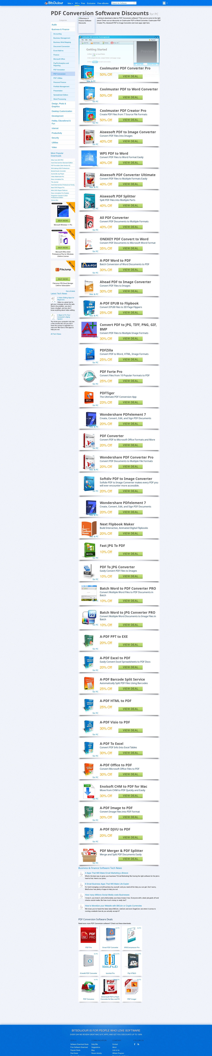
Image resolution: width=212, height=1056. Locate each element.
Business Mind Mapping (62, 42)
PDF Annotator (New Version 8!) (60, 165)
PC (76, 3)
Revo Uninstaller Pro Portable (60, 193)
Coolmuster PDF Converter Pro (125, 68)
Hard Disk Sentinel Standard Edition (62, 163)
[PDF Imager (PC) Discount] (132, 985)
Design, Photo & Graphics (59, 105)
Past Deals (74, 1053)
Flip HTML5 (132, 973)
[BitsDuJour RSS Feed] (138, 1044)
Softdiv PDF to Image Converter (126, 478)
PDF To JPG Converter (117, 567)
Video (54, 147)
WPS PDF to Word (114, 153)
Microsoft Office (59, 59)
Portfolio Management (61, 86)
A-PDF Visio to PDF (115, 722)
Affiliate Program (118, 1053)
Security (55, 137)
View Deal (130, 76)
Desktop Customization (62, 111)
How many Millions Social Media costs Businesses (107, 894)
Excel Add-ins (58, 50)
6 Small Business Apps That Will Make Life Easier (107, 883)
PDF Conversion (59, 74)
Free (83, 3)
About (114, 1047)
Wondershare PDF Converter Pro (126, 457)
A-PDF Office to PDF (116, 765)
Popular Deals (75, 1050)
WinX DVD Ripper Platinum (59, 190)
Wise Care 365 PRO (57, 160)
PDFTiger (107, 393)
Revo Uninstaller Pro (57, 179)
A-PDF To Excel (111, 743)
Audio (54, 24)
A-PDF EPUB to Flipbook (119, 303)
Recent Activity (96, 1053)
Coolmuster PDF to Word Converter (129, 89)
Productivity (57, 132)
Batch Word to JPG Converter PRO (127, 612)
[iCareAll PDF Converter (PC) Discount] (88, 960)
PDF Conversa (88, 999)
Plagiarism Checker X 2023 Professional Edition (59, 196)
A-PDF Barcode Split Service (122, 679)
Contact (115, 1044)
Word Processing (59, 99)
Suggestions (95, 1047)
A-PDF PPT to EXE (114, 636)
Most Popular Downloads (57, 154)
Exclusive (91, 3)
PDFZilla (106, 350)
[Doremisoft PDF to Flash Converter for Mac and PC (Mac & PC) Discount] (110, 985)
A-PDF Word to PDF (115, 260)
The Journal (54, 182)
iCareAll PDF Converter (88, 973)
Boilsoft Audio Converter (58, 171)
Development (57, 115)
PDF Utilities (57, 78)
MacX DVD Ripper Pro (57, 187)
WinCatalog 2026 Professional (60, 168)
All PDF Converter (114, 217)
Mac (69, 3)
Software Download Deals (79, 1044)
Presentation (57, 90)
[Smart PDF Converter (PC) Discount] (110, 934)
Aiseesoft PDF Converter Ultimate (128, 175)
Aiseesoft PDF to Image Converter (128, 132)
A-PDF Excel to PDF (115, 658)
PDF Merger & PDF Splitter (121, 850)
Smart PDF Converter (110, 947)
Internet (55, 128)
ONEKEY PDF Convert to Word (124, 239)
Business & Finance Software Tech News (100, 868)
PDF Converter (112, 436)
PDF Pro (88, 947)
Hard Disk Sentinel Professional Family (63, 185)
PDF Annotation (59, 69)
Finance (56, 55)
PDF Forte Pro (111, 371)
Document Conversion (61, 46)
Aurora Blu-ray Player (57, 174)
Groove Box (54, 200)
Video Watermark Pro (57, 176)
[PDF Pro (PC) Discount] (88, 934)
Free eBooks (103, 3)
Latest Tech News (59, 293)
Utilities (55, 142)
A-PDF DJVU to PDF (115, 829)
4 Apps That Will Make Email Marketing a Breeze (106, 872)
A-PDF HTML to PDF (115, 700)
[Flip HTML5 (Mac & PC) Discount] (132, 960)
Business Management (61, 38)
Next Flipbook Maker (117, 524)
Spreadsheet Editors (60, 95)
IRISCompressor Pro (131, 947)
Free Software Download (79, 1047)
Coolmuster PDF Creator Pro (123, 110)
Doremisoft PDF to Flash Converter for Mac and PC (110, 998)
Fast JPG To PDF (112, 545)
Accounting (57, 34)
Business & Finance (60, 29)
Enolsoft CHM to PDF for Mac (123, 786)
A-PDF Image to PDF (116, 808)
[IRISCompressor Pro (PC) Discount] (132, 934)
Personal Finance (59, 82)
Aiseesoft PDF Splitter (118, 196)
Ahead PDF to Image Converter (125, 282)
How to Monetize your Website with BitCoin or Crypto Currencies (113, 905)
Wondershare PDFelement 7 (123, 414)
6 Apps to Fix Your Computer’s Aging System (63, 317)
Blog (93, 1050)
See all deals (70, 291)
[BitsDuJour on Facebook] (135, 1044)
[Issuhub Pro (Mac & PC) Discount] (110, 960)
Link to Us (115, 1050)
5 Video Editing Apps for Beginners (65, 298)
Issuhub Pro (110, 973)
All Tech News (56, 334)
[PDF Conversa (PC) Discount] (88, 985)
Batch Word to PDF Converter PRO (128, 588)
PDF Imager (131, 999)
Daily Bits (94, 1044)
